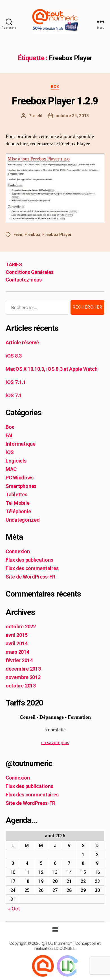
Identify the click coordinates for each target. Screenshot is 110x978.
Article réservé (22, 342)
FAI (9, 435)
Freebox (32, 234)
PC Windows (19, 478)
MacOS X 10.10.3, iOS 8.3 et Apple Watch (51, 369)
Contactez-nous (23, 280)
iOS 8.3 (14, 356)
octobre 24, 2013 (72, 115)
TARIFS (14, 264)
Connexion (18, 551)
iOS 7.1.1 (16, 382)
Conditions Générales (29, 272)
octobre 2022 (21, 626)
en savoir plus (55, 742)
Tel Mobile (17, 503)
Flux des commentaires (32, 568)
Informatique (21, 444)
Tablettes (16, 494)
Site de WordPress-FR (30, 577)
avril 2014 (16, 643)
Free (18, 234)
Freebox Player (56, 234)
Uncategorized (23, 520)
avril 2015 (16, 635)
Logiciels (16, 461)
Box (55, 86)
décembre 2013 (23, 669)
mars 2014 (17, 652)
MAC (11, 469)
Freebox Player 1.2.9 (55, 101)
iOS (10, 452)
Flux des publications (29, 560)
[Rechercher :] (35, 308)
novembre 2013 (23, 677)
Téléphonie (18, 511)
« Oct (14, 909)
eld (39, 115)
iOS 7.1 (14, 395)
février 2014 (19, 660)
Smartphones (21, 486)
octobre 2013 (21, 686)
